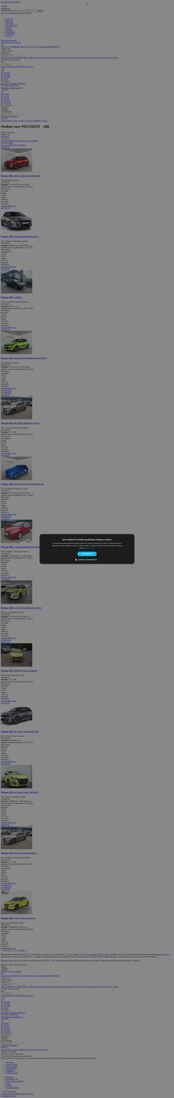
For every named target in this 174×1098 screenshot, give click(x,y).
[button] (87, 560)
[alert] (87, 549)
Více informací (90, 548)
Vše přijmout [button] (87, 554)
